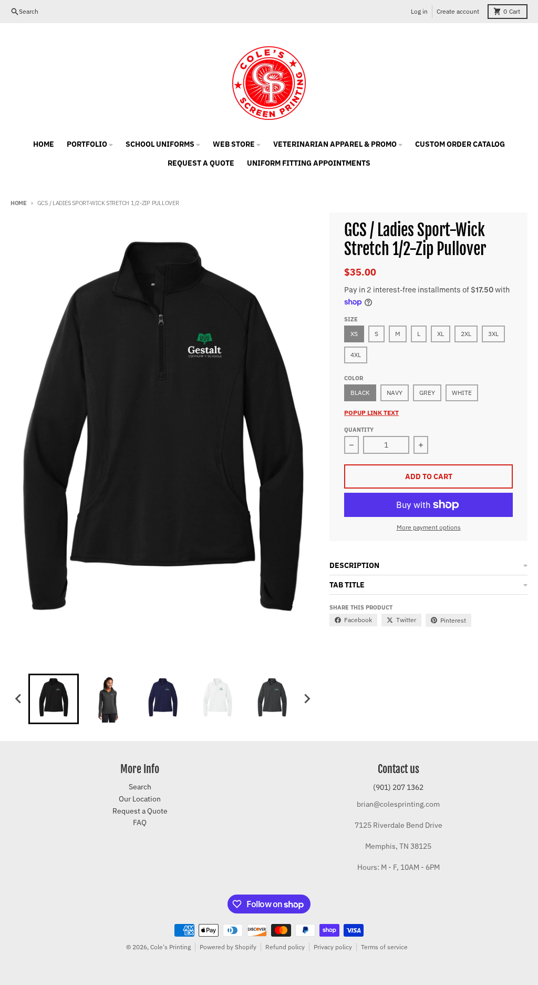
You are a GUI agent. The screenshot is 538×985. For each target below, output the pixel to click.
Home (19, 203)
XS (354, 334)
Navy (394, 393)
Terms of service (384, 947)
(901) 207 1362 (398, 787)
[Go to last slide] (19, 698)
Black (360, 393)
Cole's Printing (170, 947)
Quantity (359, 429)
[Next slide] (306, 698)
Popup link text (371, 413)
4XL (355, 355)
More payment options (429, 527)
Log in (419, 11)
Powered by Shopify (228, 947)
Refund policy (285, 947)
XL (440, 334)
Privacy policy (333, 947)
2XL (466, 334)
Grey (427, 393)
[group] (53, 699)
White (462, 393)
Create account (458, 11)
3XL (493, 334)
